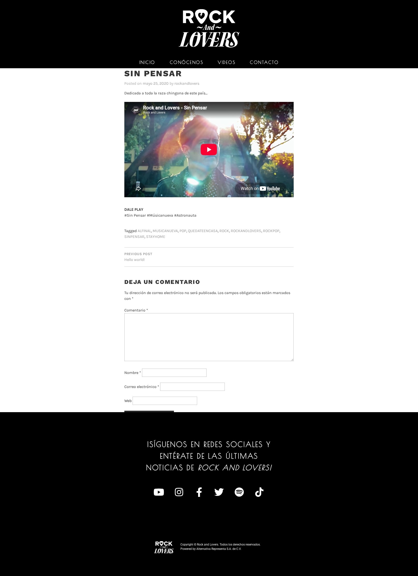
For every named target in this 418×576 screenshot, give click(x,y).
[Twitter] (219, 492)
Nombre (132, 372)
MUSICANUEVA (165, 230)
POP (182, 230)
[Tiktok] (259, 492)
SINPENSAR (134, 236)
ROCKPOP (271, 230)
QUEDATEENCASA (203, 230)
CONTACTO (264, 62)
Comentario (136, 310)
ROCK (224, 230)
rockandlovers (186, 83)
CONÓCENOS (186, 62)
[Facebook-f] (199, 492)
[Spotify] (239, 492)
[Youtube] (158, 492)
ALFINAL (144, 230)
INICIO (147, 62)
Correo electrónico (141, 386)
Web (128, 400)
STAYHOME (155, 236)
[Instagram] (179, 492)
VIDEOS (226, 62)
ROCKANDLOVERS (246, 230)
